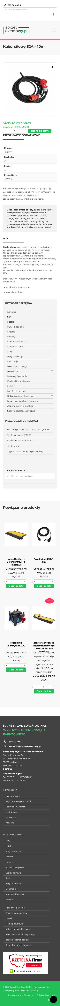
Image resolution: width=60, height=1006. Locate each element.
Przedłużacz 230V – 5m (44, 560)
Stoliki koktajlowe (16, 341)
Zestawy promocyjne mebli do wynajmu (28, 429)
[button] (52, 67)
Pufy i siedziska (15, 326)
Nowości (11, 311)
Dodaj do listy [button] (16, 586)
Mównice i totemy (17, 366)
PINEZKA (8, 769)
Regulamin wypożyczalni (18, 801)
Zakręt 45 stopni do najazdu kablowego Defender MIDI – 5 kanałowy (43, 647)
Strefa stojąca (14, 446)
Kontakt (10, 822)
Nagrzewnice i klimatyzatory (22, 401)
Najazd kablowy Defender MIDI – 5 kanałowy (16, 562)
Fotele (10, 321)
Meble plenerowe (16, 391)
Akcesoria (12, 371)
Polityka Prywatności (16, 806)
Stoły (10, 351)
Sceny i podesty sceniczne (21, 410)
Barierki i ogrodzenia (18, 381)
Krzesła (11, 331)
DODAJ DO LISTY (39, 131)
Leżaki (10, 386)
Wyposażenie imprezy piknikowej (25, 451)
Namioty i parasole (17, 376)
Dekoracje (12, 361)
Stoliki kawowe (15, 346)
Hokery (11, 336)
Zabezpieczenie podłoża (20, 406)
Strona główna (14, 995)
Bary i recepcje (15, 356)
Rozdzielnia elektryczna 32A (16, 644)
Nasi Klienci (11, 812)
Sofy (9, 316)
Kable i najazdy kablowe (20, 396)
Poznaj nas (11, 817)
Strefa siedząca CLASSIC (20, 440)
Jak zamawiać (13, 796)
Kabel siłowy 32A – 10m (24, 46)
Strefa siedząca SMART (19, 435)
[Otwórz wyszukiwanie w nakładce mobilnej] (30, 476)
